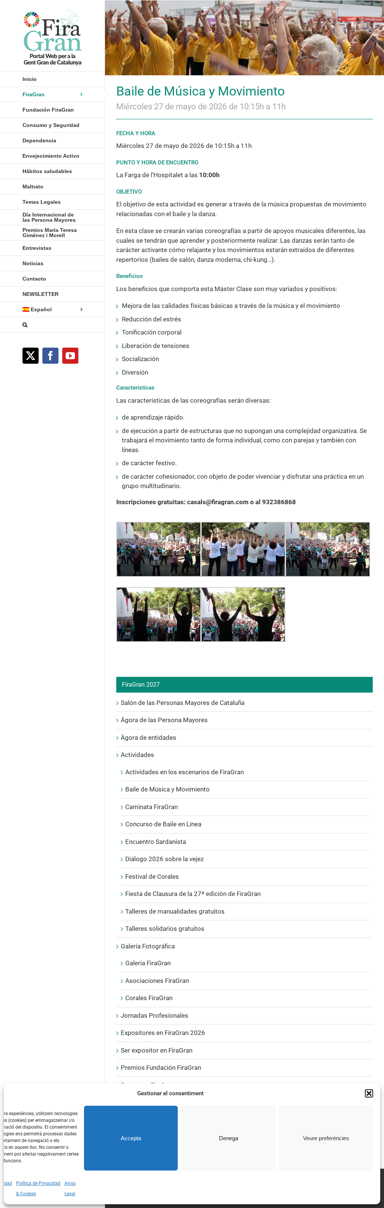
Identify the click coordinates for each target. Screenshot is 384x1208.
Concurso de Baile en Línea (163, 824)
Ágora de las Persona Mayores (164, 720)
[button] (369, 1093)
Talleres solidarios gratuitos (164, 928)
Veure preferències (326, 1138)
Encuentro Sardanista (155, 841)
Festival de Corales (152, 876)
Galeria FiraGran (148, 963)
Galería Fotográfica (148, 946)
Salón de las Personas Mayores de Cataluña (182, 702)
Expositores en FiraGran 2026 (163, 1032)
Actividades (137, 755)
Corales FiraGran (148, 998)
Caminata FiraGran (151, 807)
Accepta (131, 1138)
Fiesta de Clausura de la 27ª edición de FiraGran (193, 893)
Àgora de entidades (148, 737)
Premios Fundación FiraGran (161, 1067)
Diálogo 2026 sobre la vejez (164, 859)
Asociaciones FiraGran (157, 980)
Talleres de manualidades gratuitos (175, 911)
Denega (228, 1138)
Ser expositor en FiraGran (156, 1050)
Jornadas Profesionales (154, 1015)
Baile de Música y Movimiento (167, 789)
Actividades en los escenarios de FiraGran (184, 772)
